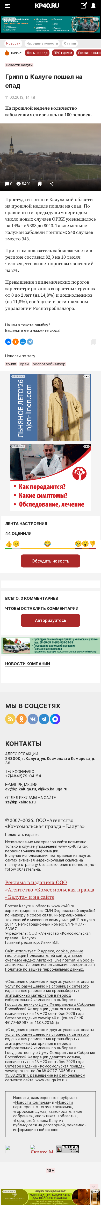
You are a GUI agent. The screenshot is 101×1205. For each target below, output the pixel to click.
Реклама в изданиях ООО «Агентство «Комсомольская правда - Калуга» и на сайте (49, 890)
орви (24, 364)
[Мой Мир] (23, 342)
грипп (11, 364)
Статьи (70, 43)
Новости (13, 43)
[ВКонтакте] (8, 342)
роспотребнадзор (49, 364)
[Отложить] (40, 184)
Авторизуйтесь (50, 620)
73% (47, 543)
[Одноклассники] (15, 342)
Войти (93, 6)
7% (92, 543)
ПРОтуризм (63, 53)
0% (8, 543)
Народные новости (42, 43)
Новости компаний (27, 663)
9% (78, 543)
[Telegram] (30, 342)
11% (16, 543)
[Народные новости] (84, 5)
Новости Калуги (19, 65)
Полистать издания (22, 834)
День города (37, 53)
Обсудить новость (50, 561)
